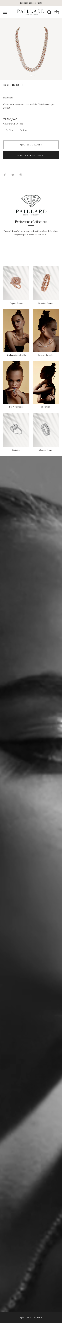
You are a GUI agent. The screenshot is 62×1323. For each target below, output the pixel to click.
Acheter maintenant (31, 155)
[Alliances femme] (46, 430)
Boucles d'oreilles (45, 355)
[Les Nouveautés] (16, 382)
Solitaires (16, 450)
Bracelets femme (45, 303)
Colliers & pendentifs (16, 355)
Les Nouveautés (16, 407)
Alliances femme (46, 450)
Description (8, 97)
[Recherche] (49, 12)
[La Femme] (46, 382)
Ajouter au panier (31, 1318)
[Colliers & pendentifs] (16, 330)
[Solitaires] (16, 430)
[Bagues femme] (16, 283)
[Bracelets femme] (46, 283)
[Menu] (5, 12)
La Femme (45, 407)
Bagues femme (16, 303)
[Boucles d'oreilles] (46, 330)
